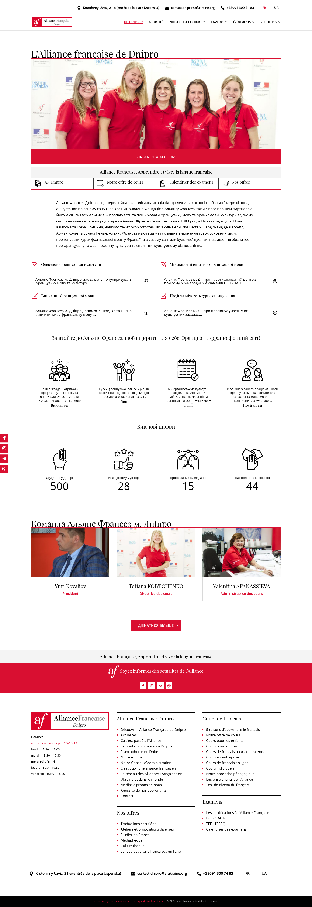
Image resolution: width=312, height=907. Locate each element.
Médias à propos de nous (141, 784)
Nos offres (268, 22)
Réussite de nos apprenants (143, 790)
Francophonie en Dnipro (140, 751)
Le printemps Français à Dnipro (146, 746)
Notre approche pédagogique (230, 773)
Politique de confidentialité (148, 901)
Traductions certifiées (138, 823)
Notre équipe (132, 757)
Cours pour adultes (222, 746)
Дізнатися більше (156, 625)
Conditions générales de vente (112, 901)
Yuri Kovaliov (70, 585)
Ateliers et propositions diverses (147, 829)
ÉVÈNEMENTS (242, 22)
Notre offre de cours (185, 22)
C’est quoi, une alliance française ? (148, 768)
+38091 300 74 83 (240, 8)
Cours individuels (220, 768)
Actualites (129, 735)
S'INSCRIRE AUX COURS (156, 157)
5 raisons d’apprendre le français (233, 729)
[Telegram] (160, 685)
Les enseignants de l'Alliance (229, 779)
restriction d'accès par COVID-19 (54, 743)
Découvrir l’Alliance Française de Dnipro (153, 729)
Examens (217, 22)
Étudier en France (135, 834)
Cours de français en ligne (227, 762)
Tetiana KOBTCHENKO (156, 585)
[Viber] (169, 685)
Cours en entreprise (222, 757)
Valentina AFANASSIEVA (241, 585)
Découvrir (131, 22)
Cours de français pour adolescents (235, 751)
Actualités (156, 22)
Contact (127, 795)
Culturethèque (133, 845)
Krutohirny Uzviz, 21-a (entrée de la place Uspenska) (121, 8)
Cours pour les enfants (224, 740)
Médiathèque (132, 840)
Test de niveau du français (227, 784)
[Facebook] (143, 685)
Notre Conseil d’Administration (146, 762)
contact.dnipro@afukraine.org (193, 8)
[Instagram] (151, 685)
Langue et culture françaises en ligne (151, 851)
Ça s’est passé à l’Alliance (141, 740)
